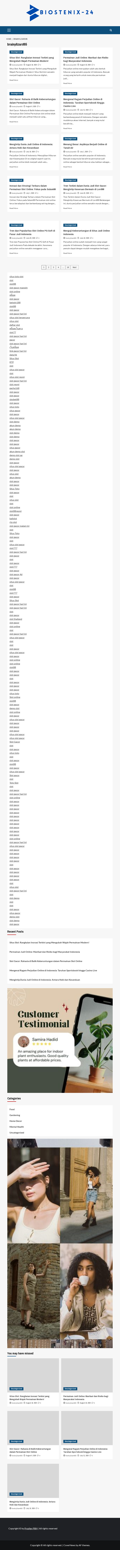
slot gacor (14, 298)
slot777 (13, 548)
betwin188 (15, 302)
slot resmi (14, 384)
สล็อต (12, 295)
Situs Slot (14, 358)
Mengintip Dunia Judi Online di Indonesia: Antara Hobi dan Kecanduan (31, 146)
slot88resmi (16, 511)
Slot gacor (14, 775)
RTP (12, 362)
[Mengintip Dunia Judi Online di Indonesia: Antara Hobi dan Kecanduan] (33, 1481)
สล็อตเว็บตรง (16, 328)
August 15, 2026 (85, 65)
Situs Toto (14, 488)
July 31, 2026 (84, 110)
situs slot (14, 321)
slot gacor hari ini (18, 313)
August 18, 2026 (31, 65)
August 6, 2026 (31, 106)
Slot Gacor (15, 741)
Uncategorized (16, 52)
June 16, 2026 (84, 238)
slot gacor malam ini (19, 525)
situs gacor (15, 410)
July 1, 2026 (84, 152)
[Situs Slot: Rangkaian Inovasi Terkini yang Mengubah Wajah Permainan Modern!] (33, 1375)
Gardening (15, 1115)
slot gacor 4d (16, 574)
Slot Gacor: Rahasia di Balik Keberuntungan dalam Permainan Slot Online (33, 100)
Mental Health (17, 1126)
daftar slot (15, 324)
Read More (14, 80)
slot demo (14, 421)
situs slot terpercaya (20, 317)
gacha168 (14, 388)
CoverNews (69, 1545)
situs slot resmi (17, 377)
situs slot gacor (17, 369)
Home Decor (16, 1121)
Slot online (15, 697)
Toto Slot (14, 782)
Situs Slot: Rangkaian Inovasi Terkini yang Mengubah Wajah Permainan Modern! (32, 59)
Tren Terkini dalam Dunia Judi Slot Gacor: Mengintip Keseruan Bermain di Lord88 (85, 187)
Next (74, 267)
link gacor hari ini (18, 351)
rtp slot (13, 522)
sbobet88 (14, 399)
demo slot (14, 458)
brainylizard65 (17, 65)
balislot (13, 518)
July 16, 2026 (30, 152)
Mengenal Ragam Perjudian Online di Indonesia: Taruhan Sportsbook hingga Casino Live (83, 102)
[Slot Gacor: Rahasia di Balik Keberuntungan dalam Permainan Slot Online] (33, 1428)
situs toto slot (16, 276)
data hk (13, 354)
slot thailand (16, 619)
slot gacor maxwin (19, 287)
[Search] (111, 30)
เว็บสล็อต (14, 347)
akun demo (15, 425)
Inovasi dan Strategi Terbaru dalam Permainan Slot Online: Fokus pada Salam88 (33, 187)
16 (68, 267)
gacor (12, 339)
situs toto (14, 406)
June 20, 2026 (84, 193)
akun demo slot (17, 451)
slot (11, 280)
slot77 (13, 332)
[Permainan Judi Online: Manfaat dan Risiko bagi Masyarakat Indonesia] (87, 1375)
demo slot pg (16, 455)
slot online (15, 291)
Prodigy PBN (30, 1528)
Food (12, 1109)
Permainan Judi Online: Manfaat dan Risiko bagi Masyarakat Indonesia (85, 59)
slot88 (13, 283)
